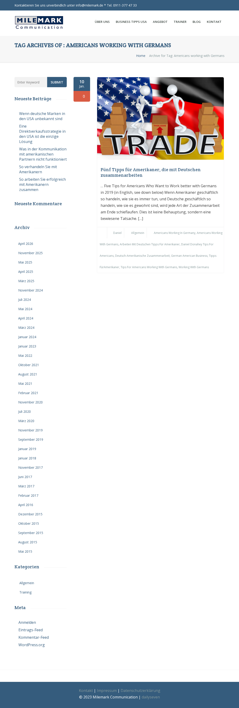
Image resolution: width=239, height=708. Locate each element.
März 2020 (26, 421)
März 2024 (26, 327)
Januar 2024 (27, 337)
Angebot (160, 22)
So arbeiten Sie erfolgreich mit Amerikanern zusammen (42, 184)
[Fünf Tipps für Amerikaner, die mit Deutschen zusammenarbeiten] (160, 158)
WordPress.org (31, 644)
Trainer (180, 22)
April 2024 (25, 318)
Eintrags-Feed (30, 629)
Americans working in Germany (174, 233)
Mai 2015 (25, 551)
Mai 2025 (25, 262)
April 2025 (25, 271)
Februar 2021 (28, 393)
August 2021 (27, 374)
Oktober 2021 (28, 365)
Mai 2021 (25, 383)
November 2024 (30, 290)
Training (25, 592)
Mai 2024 (25, 309)
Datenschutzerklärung (140, 690)
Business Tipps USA (131, 22)
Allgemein (137, 233)
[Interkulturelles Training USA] (40, 23)
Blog (197, 22)
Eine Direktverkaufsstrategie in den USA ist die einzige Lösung (42, 134)
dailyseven (151, 697)
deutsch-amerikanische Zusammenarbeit (142, 256)
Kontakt (214, 22)
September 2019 (30, 439)
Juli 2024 (24, 299)
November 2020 (30, 402)
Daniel (117, 233)
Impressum (107, 690)
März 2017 (26, 486)
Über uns (102, 22)
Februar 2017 (28, 495)
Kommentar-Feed (33, 637)
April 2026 (25, 243)
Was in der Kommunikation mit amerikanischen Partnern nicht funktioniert (43, 154)
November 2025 (30, 253)
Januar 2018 (27, 458)
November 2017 (30, 467)
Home (140, 56)
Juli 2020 (24, 411)
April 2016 (25, 505)
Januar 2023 (27, 346)
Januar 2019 (27, 449)
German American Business (189, 256)
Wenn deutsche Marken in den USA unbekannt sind (42, 116)
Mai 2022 (25, 355)
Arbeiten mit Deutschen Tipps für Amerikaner (150, 244)
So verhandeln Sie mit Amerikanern (38, 169)
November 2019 (30, 430)
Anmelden (27, 622)
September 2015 (30, 533)
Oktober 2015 (28, 523)
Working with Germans (194, 267)
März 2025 (26, 281)
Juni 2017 (25, 477)
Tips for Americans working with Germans (149, 267)
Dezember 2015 (30, 514)
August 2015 (27, 542)
